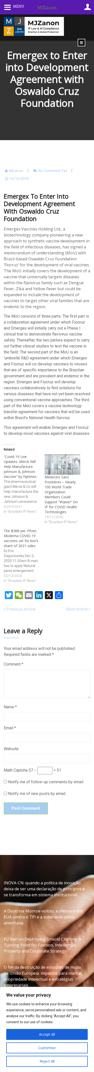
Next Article (77, 609)
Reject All (47, 1061)
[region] (47, 1029)
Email (10, 728)
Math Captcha (16, 770)
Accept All (47, 1034)
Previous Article (20, 609)
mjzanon (16, 171)
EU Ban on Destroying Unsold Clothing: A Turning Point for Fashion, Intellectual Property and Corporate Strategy (42, 945)
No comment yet (52, 171)
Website (11, 748)
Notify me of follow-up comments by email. (46, 782)
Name (10, 707)
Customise (47, 1047)
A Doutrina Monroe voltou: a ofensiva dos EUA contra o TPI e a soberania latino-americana (43, 917)
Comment (13, 664)
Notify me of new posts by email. (37, 793)
